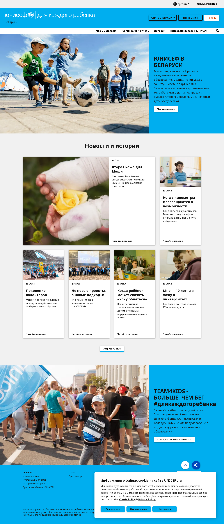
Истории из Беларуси (34, 483)
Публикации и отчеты (34, 480)
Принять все (113, 509)
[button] (196, 465)
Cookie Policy (127, 499)
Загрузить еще (112, 348)
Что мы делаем (166, 109)
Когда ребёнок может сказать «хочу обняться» (132, 294)
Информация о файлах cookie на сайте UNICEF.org (141, 480)
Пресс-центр (190, 17)
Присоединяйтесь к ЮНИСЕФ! (38, 487)
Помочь (212, 17)
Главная (27, 472)
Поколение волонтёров (36, 292)
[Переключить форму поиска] (217, 31)
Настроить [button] (164, 509)
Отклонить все (138, 509)
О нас (72, 472)
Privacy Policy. (147, 499)
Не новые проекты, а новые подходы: (89, 292)
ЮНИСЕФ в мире (207, 3)
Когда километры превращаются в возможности (179, 201)
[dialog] (155, 495)
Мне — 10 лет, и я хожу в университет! (178, 294)
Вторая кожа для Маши (127, 169)
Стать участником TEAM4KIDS (174, 439)
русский (181, 4)
